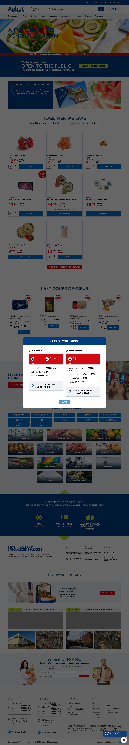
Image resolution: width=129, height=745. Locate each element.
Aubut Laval (37, 351)
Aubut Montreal (75, 351)
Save (64, 402)
